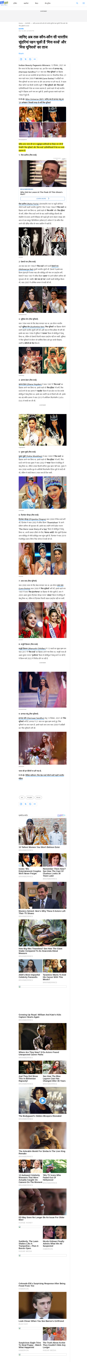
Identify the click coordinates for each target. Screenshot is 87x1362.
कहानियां (26, 3)
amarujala (21, 510)
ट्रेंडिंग (15, 3)
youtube (21, 257)
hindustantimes (23, 314)
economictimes (22, 709)
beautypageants (23, 139)
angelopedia (22, 447)
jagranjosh (21, 766)
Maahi (21, 53)
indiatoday (21, 375)
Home (21, 23)
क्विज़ (36, 3)
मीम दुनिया (48, 3)
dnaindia (21, 576)
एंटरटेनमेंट (27, 23)
